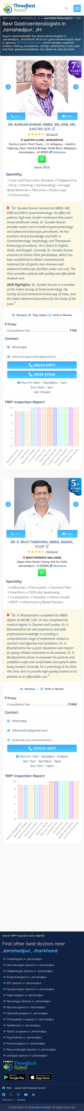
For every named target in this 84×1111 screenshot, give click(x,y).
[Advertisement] (42, 889)
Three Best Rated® (39, 1107)
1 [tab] (35, 107)
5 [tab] (47, 107)
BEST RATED (9, 18)
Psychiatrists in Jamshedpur (24, 1037)
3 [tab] (41, 107)
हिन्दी (79, 18)
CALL (17, 116)
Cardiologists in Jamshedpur (24, 959)
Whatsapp (19, 347)
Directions (59, 152)
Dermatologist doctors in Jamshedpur (30, 965)
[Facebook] (3, 1094)
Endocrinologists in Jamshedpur (27, 977)
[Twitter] (11, 1094)
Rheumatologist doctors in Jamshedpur (31, 1049)
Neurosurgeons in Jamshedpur (26, 1007)
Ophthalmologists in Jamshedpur (27, 1013)
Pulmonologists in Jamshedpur (26, 1043)
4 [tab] (44, 107)
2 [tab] (38, 107)
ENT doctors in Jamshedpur (24, 983)
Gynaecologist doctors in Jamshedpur (30, 989)
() (52, 134)
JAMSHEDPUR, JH (30, 18)
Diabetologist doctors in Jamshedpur (30, 971)
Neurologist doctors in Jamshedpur (29, 1001)
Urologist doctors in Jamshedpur (27, 1055)
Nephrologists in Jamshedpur (25, 995)
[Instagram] (18, 1094)
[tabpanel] (42, 88)
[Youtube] (26, 1094)
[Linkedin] (33, 1094)
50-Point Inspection (29, 42)
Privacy (8, 1100)
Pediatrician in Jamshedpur (24, 1025)
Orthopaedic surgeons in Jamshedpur (30, 1019)
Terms (21, 1100)
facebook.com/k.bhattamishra (32, 740)
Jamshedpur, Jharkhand (29, 950)
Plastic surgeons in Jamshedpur (27, 1031)
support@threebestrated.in (30, 1087)
